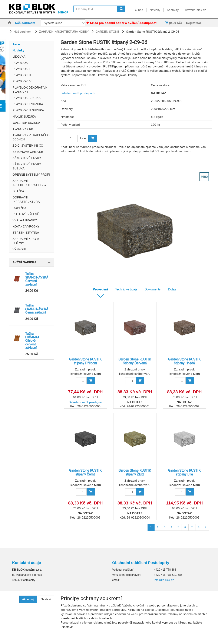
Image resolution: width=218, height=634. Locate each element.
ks (82, 138)
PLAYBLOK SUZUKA (26, 98)
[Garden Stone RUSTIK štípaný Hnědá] (184, 327)
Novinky (155, 10)
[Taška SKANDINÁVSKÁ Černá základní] (17, 310)
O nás (139, 10)
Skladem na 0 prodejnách (78, 93)
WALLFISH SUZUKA (26, 122)
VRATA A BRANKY (25, 220)
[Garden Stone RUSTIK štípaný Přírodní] (85, 327)
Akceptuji (28, 599)
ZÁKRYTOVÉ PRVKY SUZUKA (27, 166)
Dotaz (172, 289)
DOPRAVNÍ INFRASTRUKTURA (26, 199)
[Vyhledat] (121, 9)
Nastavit (46, 599)
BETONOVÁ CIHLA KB (28, 151)
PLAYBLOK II (21, 69)
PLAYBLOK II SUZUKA (28, 104)
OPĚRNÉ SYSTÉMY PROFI (31, 174)
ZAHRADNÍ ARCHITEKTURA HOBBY (64, 31)
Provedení (100, 289)
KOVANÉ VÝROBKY (26, 226)
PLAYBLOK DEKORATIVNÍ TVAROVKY (30, 89)
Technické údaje (126, 289)
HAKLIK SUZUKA (24, 116)
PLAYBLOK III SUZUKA (28, 110)
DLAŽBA (18, 191)
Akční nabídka (24, 262)
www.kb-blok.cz (195, 10)
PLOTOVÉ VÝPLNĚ (26, 214)
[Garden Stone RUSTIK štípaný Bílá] (184, 438)
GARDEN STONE (107, 31)
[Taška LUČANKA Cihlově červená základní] (17, 338)
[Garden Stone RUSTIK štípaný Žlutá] (134, 438)
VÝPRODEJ (20, 249)
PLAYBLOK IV (22, 81)
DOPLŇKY (20, 208)
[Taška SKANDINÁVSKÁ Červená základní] (17, 278)
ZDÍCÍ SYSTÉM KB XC (28, 145)
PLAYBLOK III (22, 75)
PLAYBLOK (20, 62)
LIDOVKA (19, 56)
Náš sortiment (25, 23)
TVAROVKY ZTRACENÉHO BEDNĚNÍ (31, 137)
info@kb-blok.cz (164, 580)
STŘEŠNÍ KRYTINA (26, 232)
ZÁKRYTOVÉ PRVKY (27, 158)
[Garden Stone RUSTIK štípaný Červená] (134, 327)
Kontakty (173, 10)
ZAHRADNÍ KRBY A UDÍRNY (26, 241)
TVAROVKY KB (23, 129)
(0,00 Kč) (175, 23)
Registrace (194, 23)
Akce (16, 44)
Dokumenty (153, 289)
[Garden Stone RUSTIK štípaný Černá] (85, 438)
